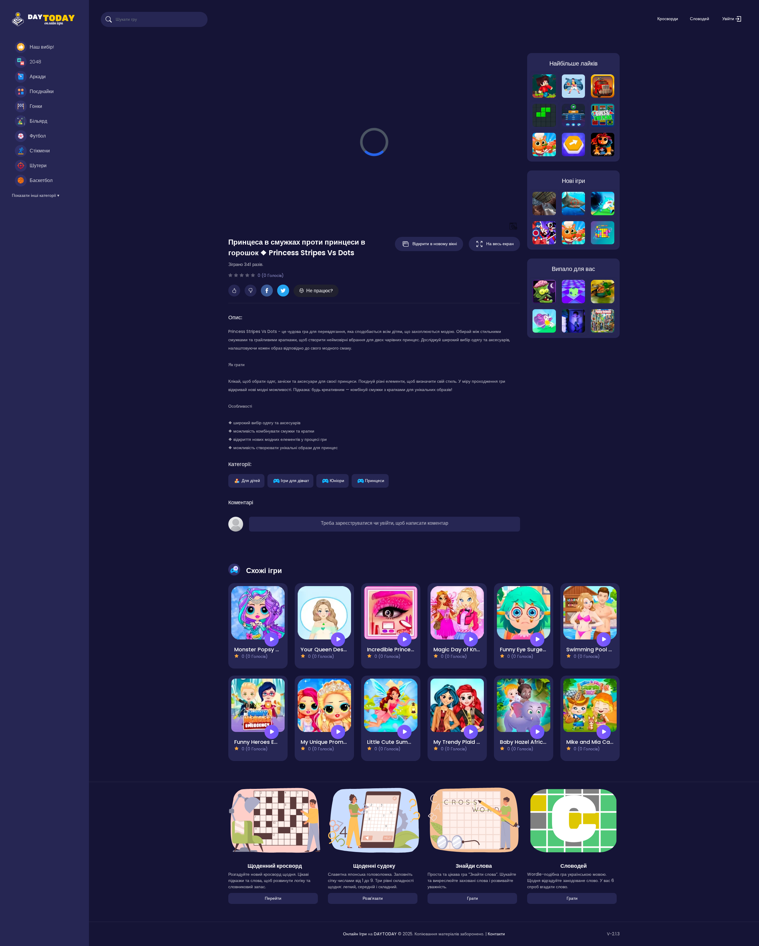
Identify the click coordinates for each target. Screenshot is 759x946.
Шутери (38, 165)
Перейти (273, 898)
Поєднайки (42, 91)
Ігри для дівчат (295, 480)
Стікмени (40, 150)
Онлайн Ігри (355, 934)
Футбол (38, 136)
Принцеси (374, 480)
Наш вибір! (42, 47)
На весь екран (500, 244)
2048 (35, 61)
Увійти (728, 19)
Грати (472, 898)
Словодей (699, 19)
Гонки (36, 106)
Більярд (38, 121)
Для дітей (251, 480)
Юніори (337, 480)
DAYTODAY (385, 934)
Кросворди (667, 19)
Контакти (496, 934)
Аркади (38, 76)
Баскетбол (41, 180)
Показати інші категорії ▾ (35, 195)
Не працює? (319, 290)
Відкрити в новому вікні (434, 244)
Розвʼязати (373, 898)
